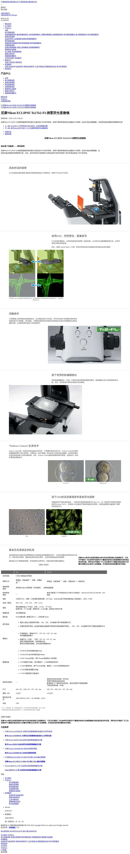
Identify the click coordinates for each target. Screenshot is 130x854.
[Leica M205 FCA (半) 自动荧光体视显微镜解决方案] (23, 766)
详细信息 (8, 132)
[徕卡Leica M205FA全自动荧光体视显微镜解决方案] (23, 740)
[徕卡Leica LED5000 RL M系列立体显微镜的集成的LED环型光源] (28, 731)
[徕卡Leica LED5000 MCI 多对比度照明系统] (21, 748)
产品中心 (4, 99)
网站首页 (8, 24)
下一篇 (26, 128)
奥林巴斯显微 (10, 82)
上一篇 (26, 126)
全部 (6, 30)
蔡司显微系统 (10, 84)
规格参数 (8, 134)
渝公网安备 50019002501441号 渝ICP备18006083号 (19, 831)
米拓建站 (12, 827)
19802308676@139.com (9, 15)
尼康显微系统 (10, 87)
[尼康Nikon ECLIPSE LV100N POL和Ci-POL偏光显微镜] (25, 757)
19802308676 (5, 13)
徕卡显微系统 (10, 80)
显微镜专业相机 (10, 89)
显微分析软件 (10, 91)
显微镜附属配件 (10, 93)
